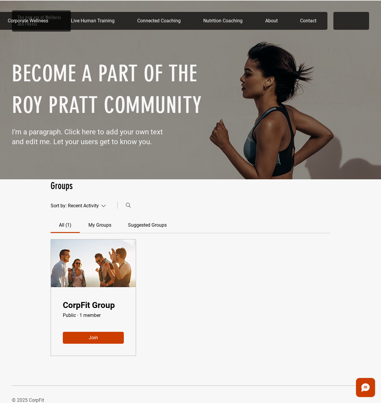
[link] (65, 225)
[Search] (128, 205)
